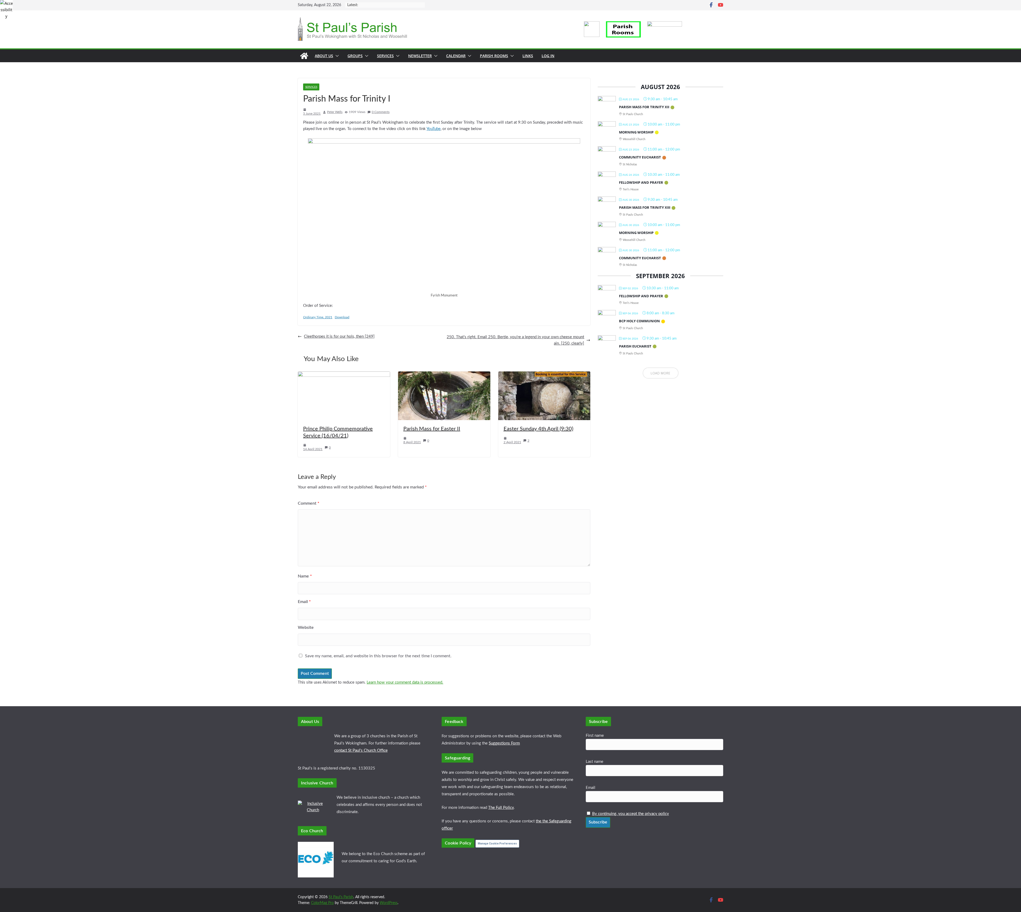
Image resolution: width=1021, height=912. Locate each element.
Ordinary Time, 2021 (317, 317)
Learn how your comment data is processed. (405, 682)
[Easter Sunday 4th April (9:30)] (544, 374)
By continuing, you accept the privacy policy (630, 814)
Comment (308, 503)
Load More (661, 373)
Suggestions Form (504, 743)
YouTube (433, 129)
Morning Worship (636, 132)
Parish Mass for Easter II (431, 429)
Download (342, 317)
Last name (594, 762)
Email (304, 602)
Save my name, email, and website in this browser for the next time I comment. (378, 656)
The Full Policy (501, 808)
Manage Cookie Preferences (497, 843)
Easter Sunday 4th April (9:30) (538, 429)
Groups (355, 55)
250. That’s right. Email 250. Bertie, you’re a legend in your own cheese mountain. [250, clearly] (515, 340)
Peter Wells (334, 112)
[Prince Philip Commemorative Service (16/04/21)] (344, 374)
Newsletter (420, 55)
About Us (324, 55)
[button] (336, 56)
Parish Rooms (494, 55)
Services (385, 55)
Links (527, 55)
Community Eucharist (640, 157)
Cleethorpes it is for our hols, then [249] (339, 336)
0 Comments (381, 112)
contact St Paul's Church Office (361, 750)
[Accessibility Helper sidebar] (6, 6)
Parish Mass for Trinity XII (644, 106)
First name (595, 736)
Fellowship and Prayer (641, 182)
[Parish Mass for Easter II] (444, 374)
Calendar (456, 55)
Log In (548, 55)
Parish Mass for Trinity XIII (644, 207)
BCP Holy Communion (639, 321)
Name (305, 576)
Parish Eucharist (635, 346)
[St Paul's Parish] (304, 55)
